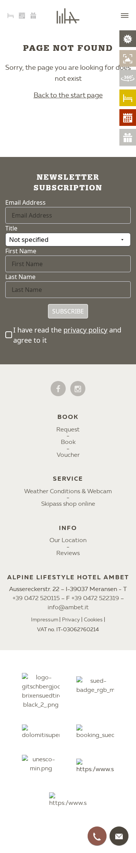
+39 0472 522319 (95, 598)
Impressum (44, 619)
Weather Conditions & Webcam (68, 491)
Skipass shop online (68, 503)
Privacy (71, 619)
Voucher (68, 454)
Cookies (93, 619)
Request (68, 429)
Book (68, 441)
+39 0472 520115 (36, 598)
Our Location (68, 540)
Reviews (68, 553)
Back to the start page (68, 95)
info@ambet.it (68, 607)
